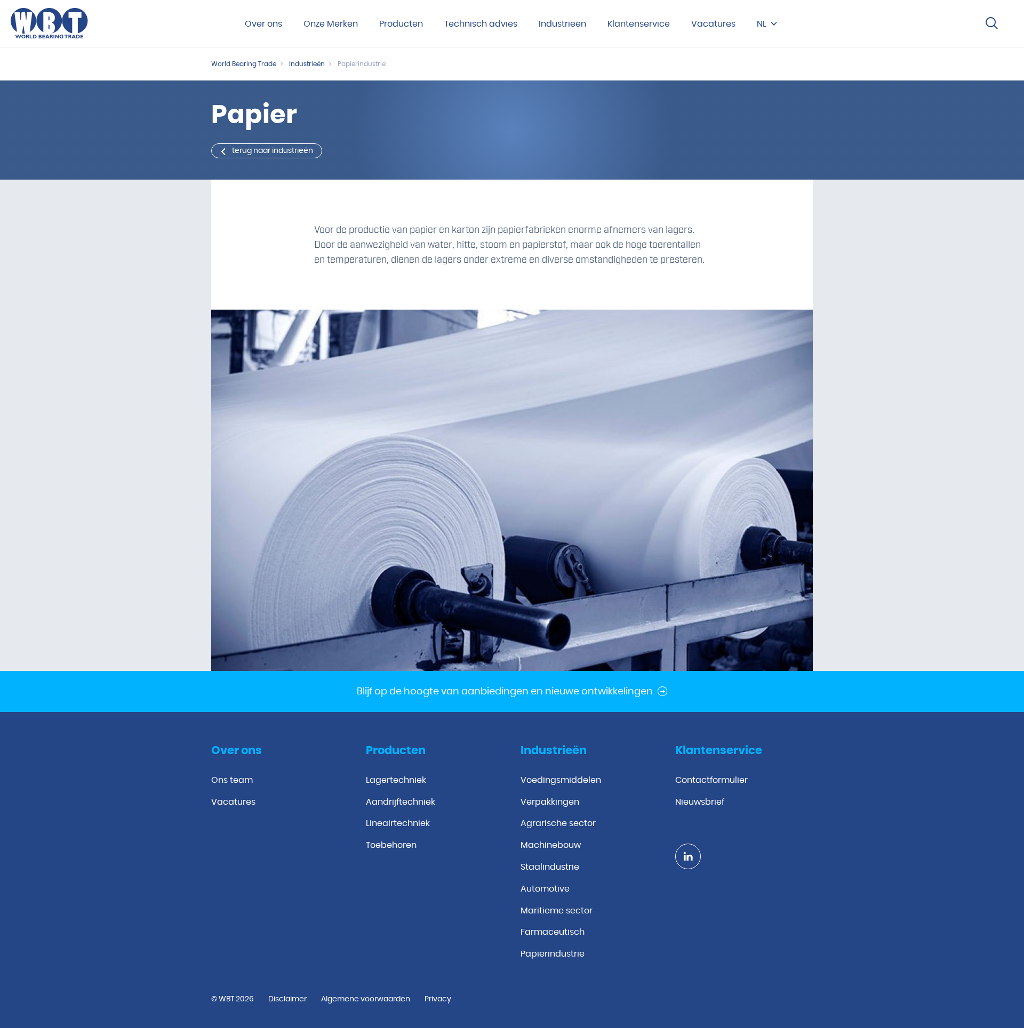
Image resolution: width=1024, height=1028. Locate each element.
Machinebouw (551, 845)
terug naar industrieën (272, 151)
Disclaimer (287, 999)
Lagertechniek (396, 780)
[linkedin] (688, 856)
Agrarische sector (558, 823)
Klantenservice (638, 24)
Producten (401, 24)
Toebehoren (391, 845)
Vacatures (713, 24)
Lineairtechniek (398, 823)
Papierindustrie (553, 954)
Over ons (263, 24)
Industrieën (562, 24)
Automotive (545, 889)
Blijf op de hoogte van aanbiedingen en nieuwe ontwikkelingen (505, 692)
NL (761, 24)
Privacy (438, 999)
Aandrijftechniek (400, 802)
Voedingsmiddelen (561, 780)
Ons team (232, 780)
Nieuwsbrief (699, 802)
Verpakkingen (550, 802)
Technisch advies (480, 24)
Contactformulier (711, 780)
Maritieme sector (557, 910)
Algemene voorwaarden (365, 999)
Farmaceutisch (553, 932)
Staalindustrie (550, 867)
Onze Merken (330, 24)
